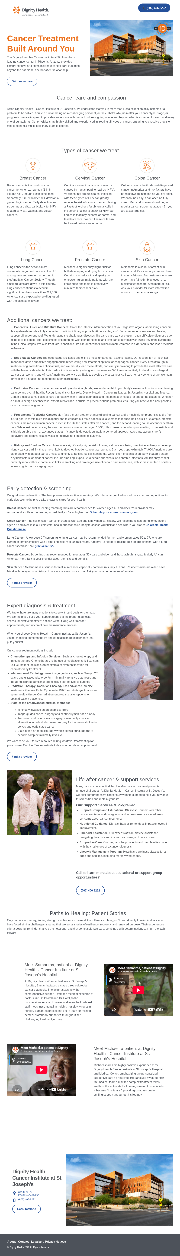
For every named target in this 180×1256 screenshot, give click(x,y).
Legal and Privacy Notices (48, 1241)
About (11, 1241)
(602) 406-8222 (27, 1199)
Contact (23, 1241)
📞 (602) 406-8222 (154, 8)
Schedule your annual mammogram (113, 512)
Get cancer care (22, 81)
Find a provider (22, 582)
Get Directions (26, 1208)
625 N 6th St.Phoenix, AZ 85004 (28, 1193)
